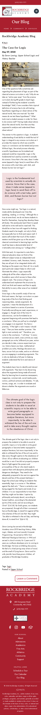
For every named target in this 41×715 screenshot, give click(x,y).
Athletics (20, 652)
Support (20, 659)
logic (9, 566)
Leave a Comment (27, 578)
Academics (20, 645)
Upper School (17, 569)
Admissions (20, 641)
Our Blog (20, 677)
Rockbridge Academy (15, 11)
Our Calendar (20, 674)
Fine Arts (20, 648)
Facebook (10, 627)
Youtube (23, 627)
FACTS (31, 627)
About (20, 638)
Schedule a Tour (20, 670)
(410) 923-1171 (20, 2)
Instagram (16, 627)
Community (20, 655)
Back (5, 43)
